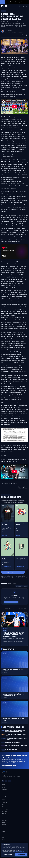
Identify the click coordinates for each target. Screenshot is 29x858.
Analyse (3, 794)
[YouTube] (9, 781)
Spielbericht (4, 789)
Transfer (3, 791)
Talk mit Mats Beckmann (7, 809)
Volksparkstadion (6, 826)
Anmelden (21, 601)
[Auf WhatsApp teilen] (23, 487)
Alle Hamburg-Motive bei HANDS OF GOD (12, 572)
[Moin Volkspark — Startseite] (4, 6)
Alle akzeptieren (21, 854)
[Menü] (26, 6)
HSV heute (4, 802)
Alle (25, 1)
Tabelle (3, 822)
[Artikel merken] (26, 35)
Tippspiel (4, 813)
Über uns (4, 829)
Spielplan (4, 824)
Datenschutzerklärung (19, 851)
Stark (6, 483)
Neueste (25, 586)
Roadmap (4, 839)
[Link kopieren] (26, 487)
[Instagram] (3, 781)
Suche (3, 831)
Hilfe (3, 837)
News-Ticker (4, 820)
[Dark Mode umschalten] (23, 6)
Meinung (4, 796)
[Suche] (19, 6)
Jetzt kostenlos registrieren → (9, 765)
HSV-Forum (4, 811)
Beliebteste (18, 586)
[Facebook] (6, 781)
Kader (3, 804)
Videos (3, 815)
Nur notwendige (8, 854)
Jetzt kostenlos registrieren (11, 601)
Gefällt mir (15, 483)
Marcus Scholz (8, 30)
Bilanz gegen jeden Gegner (8, 807)
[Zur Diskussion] (22, 35)
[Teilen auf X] (19, 487)
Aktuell (3, 787)
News (3, 1)
